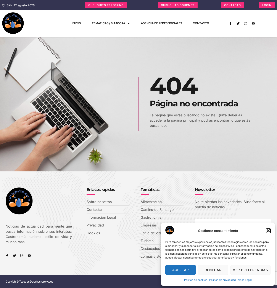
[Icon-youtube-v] (253, 23)
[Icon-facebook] (230, 23)
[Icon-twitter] (238, 23)
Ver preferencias (250, 270)
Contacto (201, 23)
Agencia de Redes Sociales (161, 23)
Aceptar (180, 270)
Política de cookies (195, 279)
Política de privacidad (222, 279)
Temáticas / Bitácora (108, 23)
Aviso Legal (245, 279)
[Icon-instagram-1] (246, 23)
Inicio (76, 23)
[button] (268, 231)
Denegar (213, 270)
